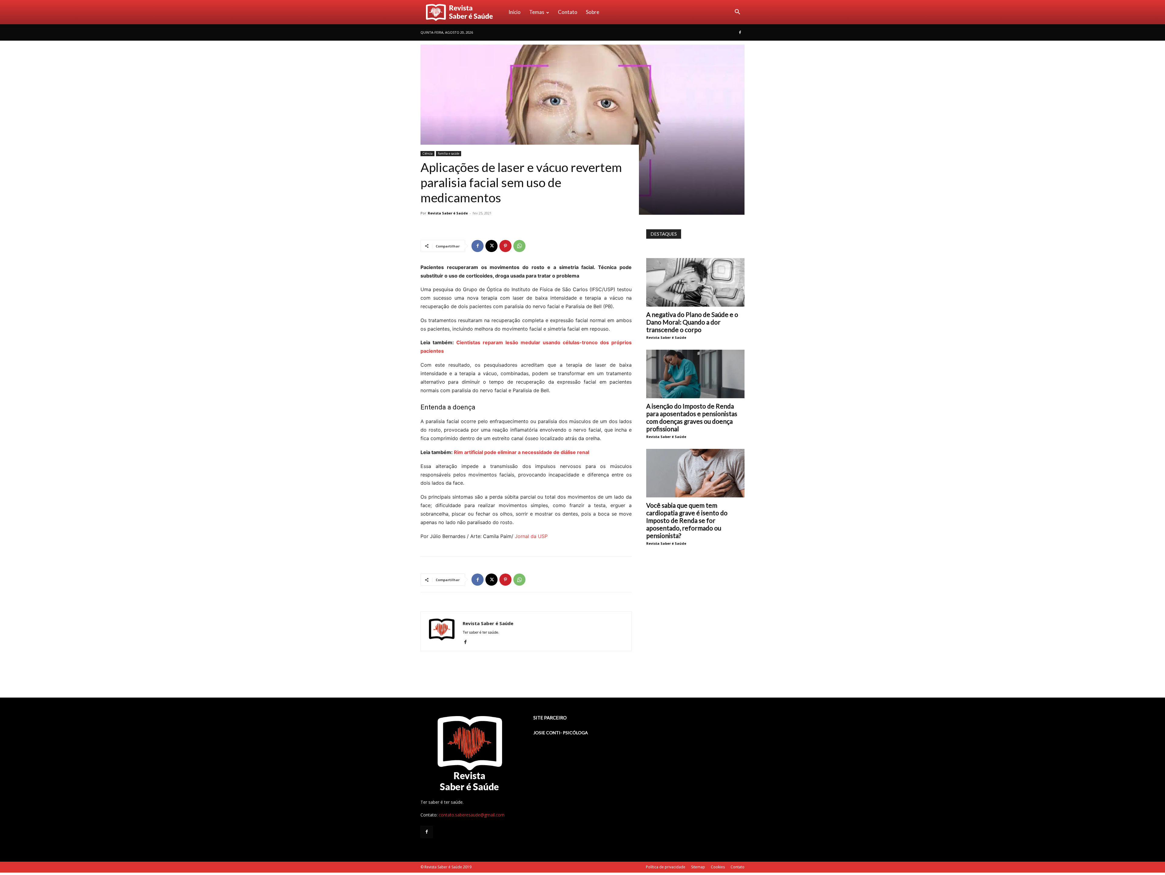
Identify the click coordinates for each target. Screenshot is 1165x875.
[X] (491, 246)
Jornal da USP (531, 536)
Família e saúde (448, 153)
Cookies (718, 867)
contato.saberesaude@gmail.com (472, 815)
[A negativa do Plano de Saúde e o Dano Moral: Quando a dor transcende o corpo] (695, 282)
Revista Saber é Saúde (448, 213)
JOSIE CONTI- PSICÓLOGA (560, 732)
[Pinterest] (505, 246)
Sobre (592, 12)
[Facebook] (740, 32)
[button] (737, 12)
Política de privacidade (665, 867)
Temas (536, 12)
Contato (567, 12)
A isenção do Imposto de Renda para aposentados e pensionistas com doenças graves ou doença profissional (691, 417)
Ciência (427, 153)
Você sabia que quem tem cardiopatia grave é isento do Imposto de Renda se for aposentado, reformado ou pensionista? (687, 520)
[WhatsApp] (519, 246)
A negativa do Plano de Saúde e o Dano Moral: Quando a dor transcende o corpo (692, 322)
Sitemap (698, 867)
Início (514, 12)
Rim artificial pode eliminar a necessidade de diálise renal (521, 452)
